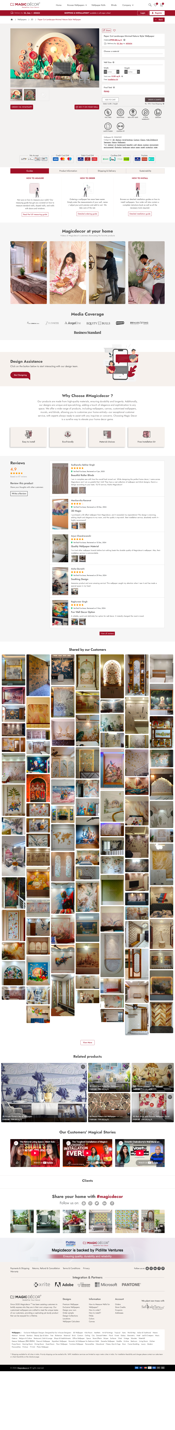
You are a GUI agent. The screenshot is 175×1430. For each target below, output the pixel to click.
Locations (66, 1318)
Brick (74, 1335)
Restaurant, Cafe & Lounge (43, 1338)
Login (142, 13)
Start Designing (20, 375)
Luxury (143, 1344)
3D (113, 140)
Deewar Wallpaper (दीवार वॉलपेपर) (23, 1341)
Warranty (14, 1271)
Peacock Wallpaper (43, 1341)
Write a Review (19, 493)
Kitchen (152, 1341)
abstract (110, 145)
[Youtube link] (147, 1268)
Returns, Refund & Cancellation (46, 1268)
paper (138, 147)
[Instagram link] (151, 1268)
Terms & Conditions (71, 1268)
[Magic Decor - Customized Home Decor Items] (25, 5)
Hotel (138, 1335)
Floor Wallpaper (62, 1344)
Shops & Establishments (62, 1338)
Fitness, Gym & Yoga (113, 1344)
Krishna (126, 1341)
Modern (150, 1344)
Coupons (118, 1310)
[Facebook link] (159, 1268)
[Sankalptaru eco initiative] (153, 1306)
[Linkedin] (155, 1268)
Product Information (68, 170)
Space (88, 1338)
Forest (117, 1335)
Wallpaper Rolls (98, 5)
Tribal (120, 1338)
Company (126, 5)
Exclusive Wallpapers (71, 1307)
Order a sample (154, 99)
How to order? (95, 1310)
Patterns (14, 1338)
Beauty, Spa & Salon (41, 1335)
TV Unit (32, 1347)
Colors (91, 1318)
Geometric (131, 1335)
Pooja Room (16, 1344)
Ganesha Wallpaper (108, 1341)
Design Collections (70, 1315)
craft (135, 145)
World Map (131, 1332)
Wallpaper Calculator (71, 1321)
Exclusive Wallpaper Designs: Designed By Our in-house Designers (47, 1332)
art (115, 145)
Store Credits (120, 1307)
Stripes (105, 1338)
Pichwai (25, 1347)
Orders (118, 1304)
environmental (109, 147)
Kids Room (88, 1332)
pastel (143, 147)
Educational (100, 1344)
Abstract (118, 140)
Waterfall (142, 1338)
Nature (114, 142)
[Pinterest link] (163, 1268)
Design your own (69, 1310)
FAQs (91, 1315)
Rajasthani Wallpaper (59, 1341)
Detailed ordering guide (87, 213)
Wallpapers (121, 142)
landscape (126, 147)
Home (58, 5)
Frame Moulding (133, 1344)
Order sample (68, 1313)
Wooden (134, 1338)
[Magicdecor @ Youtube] (84, 1202)
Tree (51, 1335)
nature (133, 147)
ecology (146, 145)
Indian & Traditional (144, 1332)
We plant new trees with (153, 1300)
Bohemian (58, 1335)
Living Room (143, 1341)
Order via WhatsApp (22, 107)
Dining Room (39, 1344)
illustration (118, 147)
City (93, 1335)
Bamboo (30, 1335)
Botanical (67, 1335)
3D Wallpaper (78, 1332)
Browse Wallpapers (75, 5)
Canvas (92, 1321)
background (121, 145)
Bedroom (134, 1341)
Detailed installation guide (140, 213)
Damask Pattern (101, 1335)
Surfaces (113, 1338)
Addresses (119, 1313)
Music (157, 1335)
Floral (111, 1335)
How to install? (95, 1313)
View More (87, 1042)
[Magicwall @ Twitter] (97, 1202)
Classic (142, 140)
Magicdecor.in (23, 1368)
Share (107, 30)
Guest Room (50, 1344)
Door (124, 1344)
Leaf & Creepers (147, 1335)
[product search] (150, 5)
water (156, 147)
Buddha (119, 1341)
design (140, 145)
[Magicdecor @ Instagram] (90, 1202)
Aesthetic (97, 1332)
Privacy (86, 1268)
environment (154, 145)
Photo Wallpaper (43, 1347)
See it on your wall (88, 107)
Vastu (124, 1332)
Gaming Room (27, 1344)
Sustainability (145, 170)
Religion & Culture (25, 1338)
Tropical (117, 1332)
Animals (22, 1335)
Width (106, 68)
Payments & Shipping (19, 1268)
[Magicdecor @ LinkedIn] (104, 1202)
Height (127, 68)
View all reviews (107, 633)
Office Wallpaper (78, 1338)
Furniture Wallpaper (76, 1344)
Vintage (126, 1338)
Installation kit (113, 79)
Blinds (114, 5)
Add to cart (110, 99)
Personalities (89, 1344)
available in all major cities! (87, 13)
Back (160, 19)
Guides (29, 170)
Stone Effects (97, 1338)
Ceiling (87, 1335)
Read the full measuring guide (35, 214)
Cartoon (136, 140)
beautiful (129, 145)
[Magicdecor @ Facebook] (112, 1202)
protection (149, 147)
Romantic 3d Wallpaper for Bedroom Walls (84, 1341)
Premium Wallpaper (70, 1304)
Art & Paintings (127, 140)
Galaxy (123, 1335)
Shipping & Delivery (107, 170)
